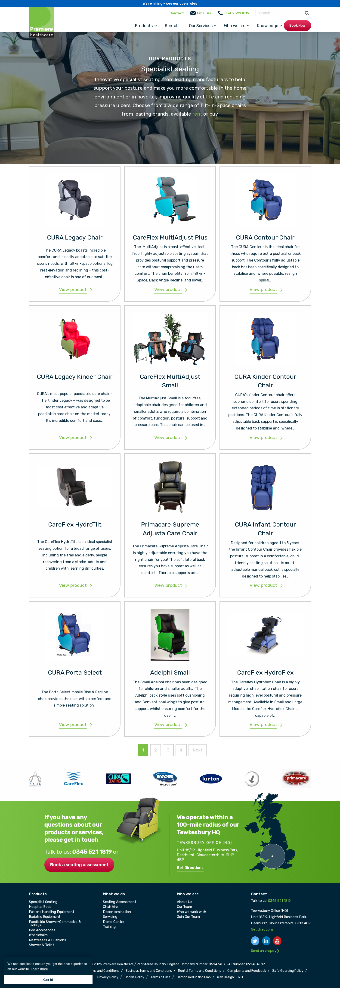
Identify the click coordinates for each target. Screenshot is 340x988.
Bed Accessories (42, 930)
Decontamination (117, 912)
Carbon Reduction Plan (194, 977)
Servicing (110, 917)
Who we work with (191, 912)
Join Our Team (188, 917)
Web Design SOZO (230, 977)
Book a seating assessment (79, 864)
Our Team (184, 907)
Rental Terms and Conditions (199, 970)
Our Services (201, 25)
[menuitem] (144, 25)
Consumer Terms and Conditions (95, 970)
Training (109, 927)
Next (197, 750)
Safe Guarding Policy (287, 970)
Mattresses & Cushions (47, 940)
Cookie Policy (134, 977)
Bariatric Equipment (44, 917)
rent (197, 114)
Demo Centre (113, 922)
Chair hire (110, 907)
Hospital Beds (40, 907)
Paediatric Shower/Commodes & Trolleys (55, 923)
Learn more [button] (39, 969)
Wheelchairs (38, 935)
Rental (171, 25)
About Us (184, 902)
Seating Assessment (119, 902)
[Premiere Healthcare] (41, 22)
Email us (204, 13)
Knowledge (267, 25)
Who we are (234, 25)
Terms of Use (160, 977)
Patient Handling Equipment (51, 912)
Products (144, 25)
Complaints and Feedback (246, 970)
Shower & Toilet (41, 945)
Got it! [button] (48, 980)
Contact (177, 13)
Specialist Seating (43, 902)
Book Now (297, 26)
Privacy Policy (107, 977)
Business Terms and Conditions (149, 970)
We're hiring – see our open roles (170, 3)
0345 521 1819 (92, 851)
